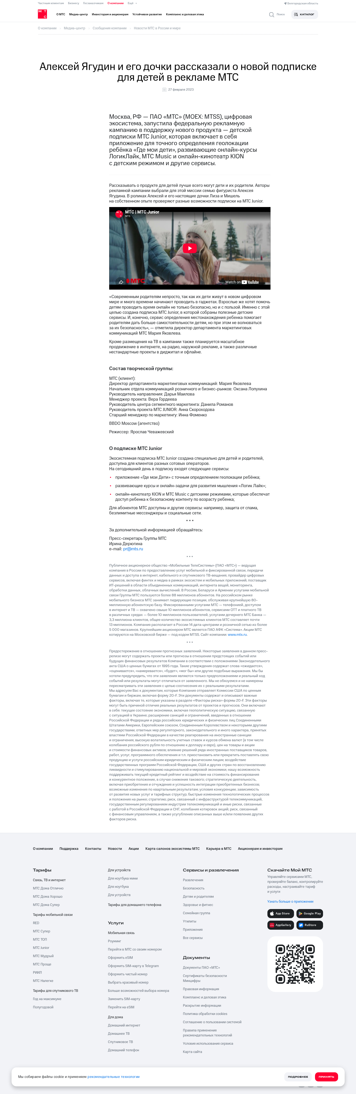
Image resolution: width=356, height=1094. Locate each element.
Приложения (193, 929)
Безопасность (193, 888)
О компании (116, 3)
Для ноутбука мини (123, 878)
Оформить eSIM (120, 957)
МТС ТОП (40, 939)
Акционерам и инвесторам (260, 848)
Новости (115, 848)
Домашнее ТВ (119, 1033)
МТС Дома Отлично (48, 888)
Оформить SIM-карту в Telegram (133, 966)
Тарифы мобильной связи (53, 914)
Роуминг (114, 941)
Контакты (93, 848)
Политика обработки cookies (205, 1013)
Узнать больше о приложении (290, 901)
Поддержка (69, 848)
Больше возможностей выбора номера (138, 990)
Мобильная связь (121, 933)
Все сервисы (193, 937)
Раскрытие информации (202, 1005)
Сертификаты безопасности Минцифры (205, 978)
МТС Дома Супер (46, 904)
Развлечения (193, 880)
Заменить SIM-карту (124, 999)
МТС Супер (41, 931)
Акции (134, 848)
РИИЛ (37, 972)
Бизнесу (73, 3)
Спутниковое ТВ (120, 1042)
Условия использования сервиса (208, 1043)
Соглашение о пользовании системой (212, 1022)
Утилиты (189, 921)
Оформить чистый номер (128, 974)
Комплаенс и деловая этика (204, 997)
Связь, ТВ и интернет (49, 880)
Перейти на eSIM (121, 1007)
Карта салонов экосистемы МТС (172, 848)
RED (36, 923)
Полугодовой (43, 1007)
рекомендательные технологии (114, 1076)
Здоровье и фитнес (198, 904)
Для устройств (119, 870)
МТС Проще (42, 964)
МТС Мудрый (43, 956)
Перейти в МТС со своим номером (135, 949)
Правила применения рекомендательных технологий (207, 1033)
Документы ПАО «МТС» (201, 967)
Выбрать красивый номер (128, 982)
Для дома (115, 1017)
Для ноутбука (118, 886)
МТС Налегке (43, 980)
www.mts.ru (237, 634)
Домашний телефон (123, 1050)
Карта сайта (192, 1051)
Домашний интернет (124, 1025)
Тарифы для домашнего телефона (134, 904)
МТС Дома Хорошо (47, 896)
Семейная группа (196, 913)
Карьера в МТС (218, 848)
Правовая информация (201, 989)
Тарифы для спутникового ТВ (55, 990)
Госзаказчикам (93, 3)
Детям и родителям (198, 896)
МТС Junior (41, 947)
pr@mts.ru (133, 549)
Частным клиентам (51, 3)
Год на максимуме (47, 999)
